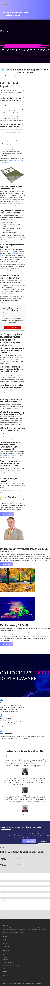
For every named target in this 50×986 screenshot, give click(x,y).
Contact (4, 956)
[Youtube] (3, 936)
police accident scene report (10, 455)
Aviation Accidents (6, 941)
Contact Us (29, 841)
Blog (3, 954)
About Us (44, 841)
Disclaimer (5, 957)
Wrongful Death (6, 946)
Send (4, 914)
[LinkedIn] (6, 936)
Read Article (6, 564)
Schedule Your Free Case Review (12, 327)
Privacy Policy (5, 959)
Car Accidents (5, 943)
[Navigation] (46, 4)
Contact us (6, 514)
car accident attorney (5, 394)
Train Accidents (6, 945)
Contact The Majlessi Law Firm (7, 490)
